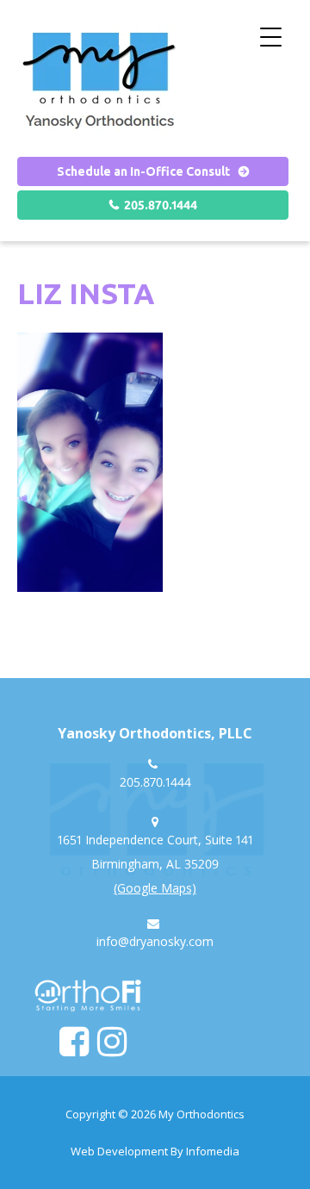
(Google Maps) (155, 888)
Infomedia (212, 1151)
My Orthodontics (201, 1114)
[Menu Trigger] (270, 36)
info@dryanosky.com (155, 941)
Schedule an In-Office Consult (143, 171)
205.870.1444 (160, 205)
